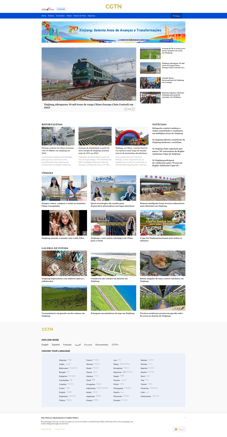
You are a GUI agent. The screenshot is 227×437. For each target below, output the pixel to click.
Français (67, 344)
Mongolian (121, 368)
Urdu (145, 392)
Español (56, 344)
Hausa (91, 372)
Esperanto (67, 396)
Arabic (64, 364)
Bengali (64, 372)
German (93, 364)
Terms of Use (60, 429)
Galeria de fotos (54, 248)
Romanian (121, 396)
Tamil (145, 376)
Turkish (147, 384)
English (45, 344)
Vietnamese (150, 396)
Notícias (158, 124)
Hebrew (92, 376)
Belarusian (68, 368)
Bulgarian (67, 376)
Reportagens (51, 124)
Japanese (93, 396)
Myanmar (123, 372)
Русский (88, 344)
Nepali (119, 376)
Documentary (101, 344)
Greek (92, 368)
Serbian (147, 360)
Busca (177, 16)
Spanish (147, 368)
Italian (92, 392)
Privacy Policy (46, 429)
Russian (120, 400)
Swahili (147, 372)
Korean (92, 400)
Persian (120, 380)
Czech (64, 388)
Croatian (66, 384)
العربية (78, 344)
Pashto (119, 392)
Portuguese (122, 388)
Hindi (90, 380)
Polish (119, 384)
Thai (144, 380)
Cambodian (65, 380)
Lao (117, 360)
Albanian (65, 360)
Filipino (65, 400)
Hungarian (93, 384)
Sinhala (147, 364)
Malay (122, 364)
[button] (126, 109)
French (92, 360)
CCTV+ (115, 344)
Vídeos (47, 173)
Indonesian (97, 388)
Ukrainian (149, 388)
